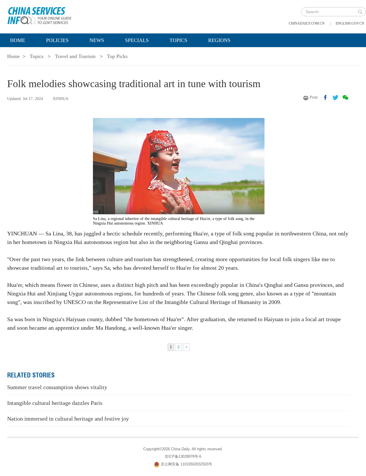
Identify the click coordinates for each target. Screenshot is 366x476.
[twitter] (335, 97)
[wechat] (345, 97)
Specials (137, 40)
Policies (57, 40)
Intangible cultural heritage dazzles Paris (54, 403)
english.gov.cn (350, 23)
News (96, 40)
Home (17, 40)
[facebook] (325, 97)
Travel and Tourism (75, 56)
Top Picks (117, 56)
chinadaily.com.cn (307, 23)
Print (314, 97)
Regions (219, 40)
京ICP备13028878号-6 (183, 456)
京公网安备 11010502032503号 (186, 464)
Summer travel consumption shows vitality (57, 387)
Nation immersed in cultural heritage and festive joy (68, 418)
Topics (178, 40)
